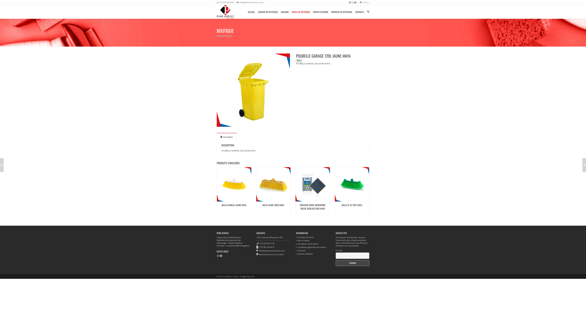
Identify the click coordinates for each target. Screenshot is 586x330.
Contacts (359, 12)
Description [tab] (228, 137)
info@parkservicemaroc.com (251, 2)
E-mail (339, 250)
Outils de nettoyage (301, 12)
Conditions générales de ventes (312, 247)
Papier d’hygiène (320, 12)
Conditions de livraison (308, 243)
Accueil (251, 12)
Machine (285, 12)
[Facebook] (350, 3)
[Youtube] (355, 3)
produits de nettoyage (341, 12)
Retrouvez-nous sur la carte (271, 254)
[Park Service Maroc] (225, 12)
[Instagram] (352, 3)
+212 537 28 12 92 (226, 2)
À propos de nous (306, 237)
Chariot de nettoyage (268, 12)
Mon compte (303, 240)
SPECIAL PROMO (305, 254)
